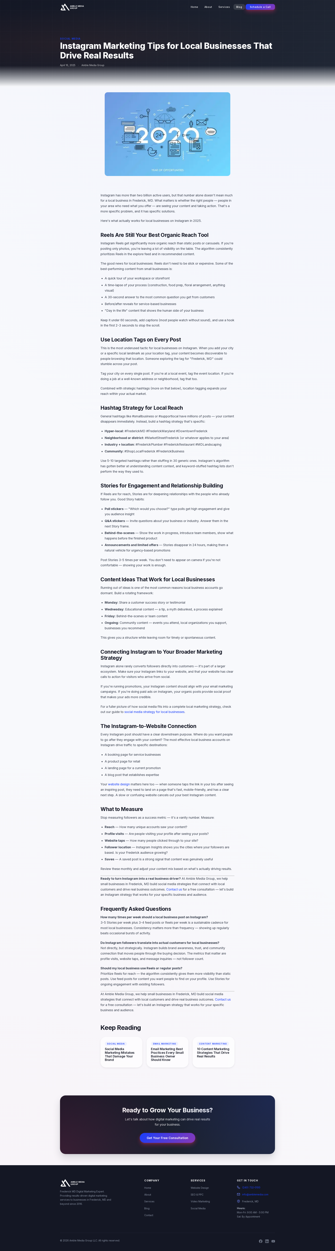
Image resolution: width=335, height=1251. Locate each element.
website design (119, 784)
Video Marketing (200, 1201)
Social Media (198, 1208)
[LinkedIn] (267, 1241)
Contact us (174, 889)
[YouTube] (273, 1241)
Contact (148, 1215)
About (208, 6)
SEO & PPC (197, 1194)
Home (194, 6)
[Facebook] (260, 1241)
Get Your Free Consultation (167, 1138)
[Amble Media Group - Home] (74, 6)
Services (224, 6)
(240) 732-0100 (251, 1187)
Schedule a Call (260, 6)
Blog (239, 6)
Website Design (200, 1187)
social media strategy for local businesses (154, 712)
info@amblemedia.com (255, 1194)
